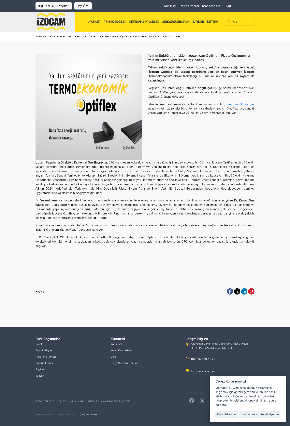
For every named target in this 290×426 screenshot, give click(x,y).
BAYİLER (198, 22)
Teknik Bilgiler (44, 350)
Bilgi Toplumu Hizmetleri (53, 6)
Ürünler (40, 344)
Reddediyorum (269, 414)
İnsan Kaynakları (212, 6)
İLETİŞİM (212, 22)
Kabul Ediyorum (227, 414)
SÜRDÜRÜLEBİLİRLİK (175, 22)
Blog (228, 6)
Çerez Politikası (67, 414)
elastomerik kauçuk (240, 104)
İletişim (40, 375)
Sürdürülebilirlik (45, 363)
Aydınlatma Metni (45, 414)
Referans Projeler (46, 356)
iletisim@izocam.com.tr (204, 371)
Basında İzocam (189, 6)
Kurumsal (170, 6)
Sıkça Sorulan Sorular (124, 363)
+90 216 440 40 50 (203, 359)
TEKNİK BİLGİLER (115, 22)
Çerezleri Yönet (88, 414)
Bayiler (40, 369)
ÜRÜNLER (94, 22)
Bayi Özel (83, 6)
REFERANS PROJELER (144, 22)
